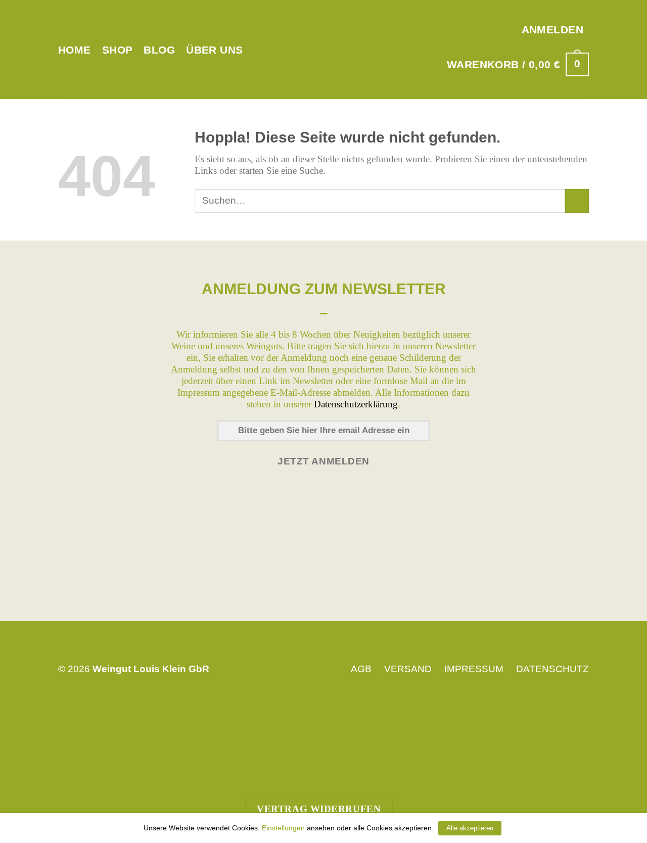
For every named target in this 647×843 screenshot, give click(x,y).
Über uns (214, 50)
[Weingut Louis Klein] (324, 49)
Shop (117, 50)
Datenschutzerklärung (356, 404)
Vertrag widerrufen (319, 809)
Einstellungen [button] (283, 828)
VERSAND (408, 669)
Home (74, 50)
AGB (361, 669)
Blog (159, 50)
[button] (552, 29)
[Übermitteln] (577, 201)
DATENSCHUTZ (552, 669)
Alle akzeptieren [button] (469, 828)
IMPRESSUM (473, 669)
